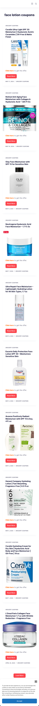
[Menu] (32, 4)
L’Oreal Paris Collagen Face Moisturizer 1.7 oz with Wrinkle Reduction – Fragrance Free (19, 615)
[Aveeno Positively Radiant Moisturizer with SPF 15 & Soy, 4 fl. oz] (19, 438)
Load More (20, 675)
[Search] (36, 4)
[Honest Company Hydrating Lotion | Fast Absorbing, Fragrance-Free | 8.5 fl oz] (19, 502)
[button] (36, 682)
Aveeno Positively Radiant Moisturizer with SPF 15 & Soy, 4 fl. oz (19, 418)
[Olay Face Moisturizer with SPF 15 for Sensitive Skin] (19, 180)
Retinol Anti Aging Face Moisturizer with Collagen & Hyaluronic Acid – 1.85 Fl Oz (18, 99)
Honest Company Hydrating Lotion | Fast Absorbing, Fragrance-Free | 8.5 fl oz (18, 483)
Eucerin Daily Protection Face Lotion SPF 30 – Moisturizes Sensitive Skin (19, 354)
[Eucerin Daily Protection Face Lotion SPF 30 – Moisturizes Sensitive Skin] (19, 373)
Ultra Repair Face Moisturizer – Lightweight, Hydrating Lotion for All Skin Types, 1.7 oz (19, 289)
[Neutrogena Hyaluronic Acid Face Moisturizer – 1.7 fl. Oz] (19, 243)
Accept (19, 701)
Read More (12, 76)
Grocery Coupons (12, 25)
